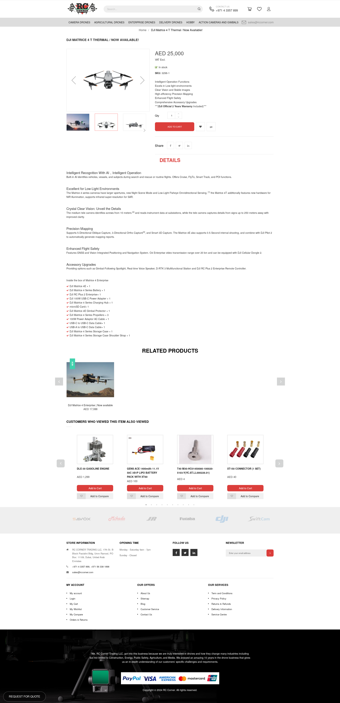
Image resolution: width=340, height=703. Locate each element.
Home (142, 30)
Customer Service (150, 609)
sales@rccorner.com (261, 22)
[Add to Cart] (111, 369)
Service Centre (219, 614)
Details (170, 160)
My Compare (76, 614)
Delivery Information (221, 609)
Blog (143, 603)
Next (279, 463)
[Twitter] (179, 145)
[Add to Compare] (211, 126)
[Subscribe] (270, 553)
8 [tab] (183, 505)
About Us (145, 593)
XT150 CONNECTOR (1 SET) (244, 468)
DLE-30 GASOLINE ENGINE (93, 468)
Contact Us (146, 614)
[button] (74, 80)
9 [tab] (188, 505)
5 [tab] (167, 505)
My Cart (74, 603)
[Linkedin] (188, 145)
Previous (61, 463)
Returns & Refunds (221, 603)
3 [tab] (156, 505)
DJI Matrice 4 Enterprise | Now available (90, 405)
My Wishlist (76, 609)
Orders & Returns (79, 619)
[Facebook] (170, 145)
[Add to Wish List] (200, 126)
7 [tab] (178, 505)
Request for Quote (24, 696)
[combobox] (153, 9)
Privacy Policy (218, 598)
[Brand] (81, 520)
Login (72, 598)
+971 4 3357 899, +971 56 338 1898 (90, 566)
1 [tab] (146, 505)
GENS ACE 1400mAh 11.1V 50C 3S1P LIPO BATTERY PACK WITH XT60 (143, 472)
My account (76, 593)
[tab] (170, 160)
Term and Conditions (222, 593)
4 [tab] (162, 505)
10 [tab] (194, 505)
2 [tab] (151, 505)
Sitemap (145, 598)
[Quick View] (111, 390)
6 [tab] (172, 505)
